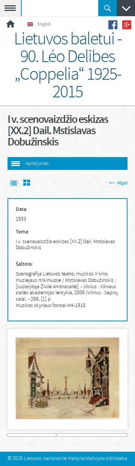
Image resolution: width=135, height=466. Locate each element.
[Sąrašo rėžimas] (26, 183)
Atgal (122, 183)
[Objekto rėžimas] (14, 183)
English (44, 24)
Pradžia (10, 24)
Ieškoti (107, 8)
